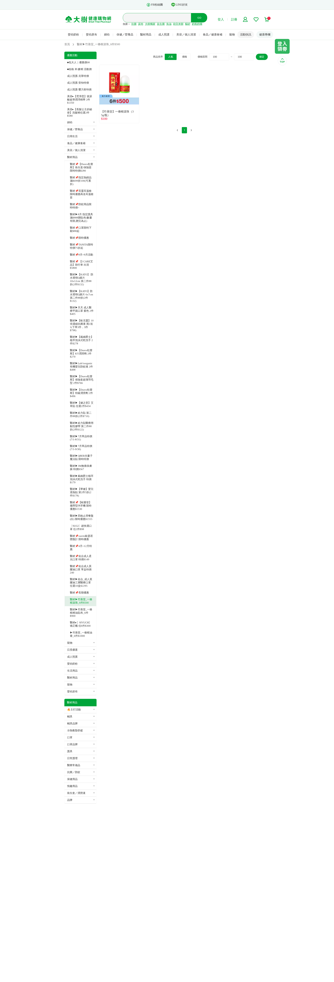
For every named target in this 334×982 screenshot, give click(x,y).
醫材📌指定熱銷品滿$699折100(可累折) (81, 180)
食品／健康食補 (212, 34)
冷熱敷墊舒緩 (75, 730)
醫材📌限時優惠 (79, 237)
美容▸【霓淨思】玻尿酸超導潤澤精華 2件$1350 (79, 99)
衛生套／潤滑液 (76, 793)
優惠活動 (72, 55)
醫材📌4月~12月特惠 (81, 548)
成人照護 (163, 34)
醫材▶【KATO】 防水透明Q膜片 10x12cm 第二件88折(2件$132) (81, 279)
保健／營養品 (125, 34)
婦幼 (107, 34)
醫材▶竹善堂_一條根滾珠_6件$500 (81, 601)
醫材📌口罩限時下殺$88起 (81, 229)
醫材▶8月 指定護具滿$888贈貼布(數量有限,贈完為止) (81, 217)
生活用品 (72, 670)
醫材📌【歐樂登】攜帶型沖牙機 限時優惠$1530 (81, 505)
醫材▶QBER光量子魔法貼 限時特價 (81, 457)
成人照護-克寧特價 (78, 76)
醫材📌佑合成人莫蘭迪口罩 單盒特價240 (81, 569)
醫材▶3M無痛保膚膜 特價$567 (81, 467)
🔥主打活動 (74, 709)
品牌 (69, 800)
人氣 (170, 56)
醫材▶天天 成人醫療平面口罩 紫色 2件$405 (82, 310)
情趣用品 (72, 786)
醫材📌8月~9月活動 (81, 254)
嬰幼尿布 (91, 34)
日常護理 (72, 758)
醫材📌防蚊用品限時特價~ (81, 206)
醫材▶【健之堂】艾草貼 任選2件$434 (81, 404)
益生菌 (161, 24)
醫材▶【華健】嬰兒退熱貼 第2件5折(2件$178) (81, 492)
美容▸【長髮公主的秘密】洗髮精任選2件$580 (79, 112)
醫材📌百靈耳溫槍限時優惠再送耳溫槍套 (81, 194)
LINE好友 (182, 4)
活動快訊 (245, 34)
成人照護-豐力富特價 (79, 89)
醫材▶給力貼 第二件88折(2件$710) (81, 414)
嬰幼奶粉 (73, 34)
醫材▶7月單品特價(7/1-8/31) (81, 438)
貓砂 (187, 24)
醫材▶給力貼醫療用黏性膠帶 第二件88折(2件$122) (81, 426)
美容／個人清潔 (186, 34)
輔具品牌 (72, 723)
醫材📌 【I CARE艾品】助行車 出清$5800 (81, 264)
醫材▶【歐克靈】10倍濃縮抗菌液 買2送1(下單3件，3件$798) (82, 325)
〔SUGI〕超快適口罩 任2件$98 (81, 527)
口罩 (69, 737)
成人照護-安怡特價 (78, 82)
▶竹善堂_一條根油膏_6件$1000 (81, 634)
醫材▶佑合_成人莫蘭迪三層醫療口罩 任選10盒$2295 (81, 582)
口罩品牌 (72, 744)
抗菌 (134, 24)
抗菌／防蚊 (73, 772)
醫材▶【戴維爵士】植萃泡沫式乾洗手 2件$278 (81, 340)
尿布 (140, 24)
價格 (184, 56)
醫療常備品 (73, 765)
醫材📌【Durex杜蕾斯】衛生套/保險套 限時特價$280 (81, 167)
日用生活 (72, 136)
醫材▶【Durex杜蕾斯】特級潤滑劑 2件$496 (81, 393)
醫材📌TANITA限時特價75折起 (81, 246)
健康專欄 (264, 34)
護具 (69, 751)
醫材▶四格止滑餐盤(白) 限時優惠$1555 (81, 517)
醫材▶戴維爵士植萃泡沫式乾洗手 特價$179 (81, 479)
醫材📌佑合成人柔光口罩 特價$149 (81, 558)
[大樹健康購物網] (88, 19)
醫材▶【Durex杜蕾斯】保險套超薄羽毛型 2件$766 (81, 379)
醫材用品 (145, 34)
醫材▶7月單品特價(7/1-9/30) (81, 448)
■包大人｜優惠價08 (78, 62)
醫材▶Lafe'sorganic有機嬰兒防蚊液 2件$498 (81, 366)
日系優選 (72, 649)
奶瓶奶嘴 (197, 24)
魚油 (169, 24)
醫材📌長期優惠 (79, 592)
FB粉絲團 (157, 4)
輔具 (69, 716)
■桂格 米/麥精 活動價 (79, 69)
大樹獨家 (150, 24)
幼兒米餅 (178, 24)
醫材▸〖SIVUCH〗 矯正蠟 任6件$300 (81, 624)
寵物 (232, 34)
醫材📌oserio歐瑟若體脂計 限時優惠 (81, 538)
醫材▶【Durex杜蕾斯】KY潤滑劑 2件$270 (81, 353)
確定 (261, 56)
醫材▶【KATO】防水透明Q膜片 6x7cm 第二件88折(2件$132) (81, 296)
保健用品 (72, 779)
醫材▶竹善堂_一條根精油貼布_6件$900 (81, 612)
